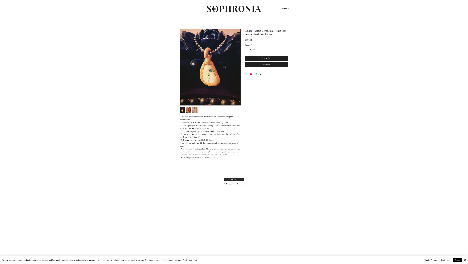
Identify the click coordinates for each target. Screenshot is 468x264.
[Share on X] (260, 73)
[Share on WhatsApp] (255, 73)
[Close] (465, 260)
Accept (457, 260)
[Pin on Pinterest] (251, 73)
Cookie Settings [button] (431, 260)
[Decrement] (246, 49)
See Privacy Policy (190, 260)
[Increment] (254, 49)
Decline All (445, 260)
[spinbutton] (250, 49)
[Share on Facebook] (246, 73)
